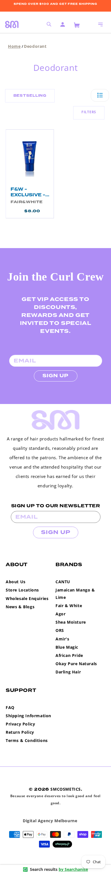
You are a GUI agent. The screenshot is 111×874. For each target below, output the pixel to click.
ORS (60, 630)
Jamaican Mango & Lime (75, 593)
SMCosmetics (65, 789)
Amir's (62, 639)
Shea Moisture (71, 622)
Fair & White (69, 605)
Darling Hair (68, 672)
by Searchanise (73, 869)
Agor (60, 614)
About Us (16, 581)
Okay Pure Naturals (76, 663)
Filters (88, 112)
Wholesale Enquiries (27, 598)
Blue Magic (67, 647)
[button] (100, 24)
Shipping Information (28, 715)
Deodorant (35, 46)
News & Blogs (20, 606)
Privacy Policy (20, 724)
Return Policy (20, 732)
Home (14, 46)
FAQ (10, 707)
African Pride (69, 655)
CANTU (63, 581)
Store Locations (22, 590)
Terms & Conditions (27, 740)
